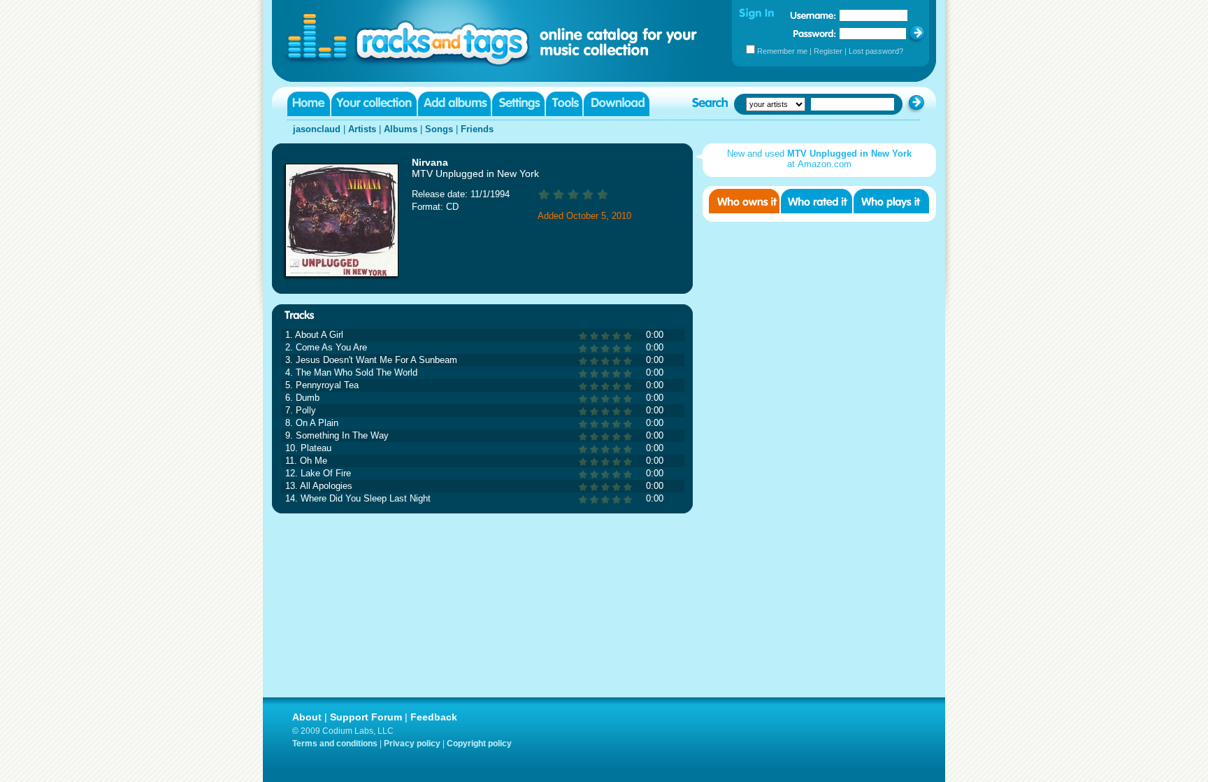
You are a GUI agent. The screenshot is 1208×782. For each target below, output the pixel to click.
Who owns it (744, 201)
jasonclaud (316, 129)
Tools (564, 104)
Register (828, 51)
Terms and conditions (335, 743)
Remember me (782, 51)
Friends (477, 129)
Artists (362, 129)
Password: (814, 33)
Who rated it (816, 201)
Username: (813, 15)
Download (616, 104)
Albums (400, 129)
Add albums (454, 104)
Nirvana (430, 162)
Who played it (891, 201)
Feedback (433, 717)
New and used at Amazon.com (819, 158)
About (307, 717)
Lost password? (876, 51)
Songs (439, 129)
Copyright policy (479, 743)
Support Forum (366, 717)
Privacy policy (412, 743)
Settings (518, 104)
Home (308, 104)
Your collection (374, 104)
